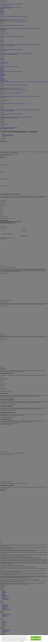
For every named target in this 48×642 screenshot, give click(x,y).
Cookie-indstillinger (36, 637)
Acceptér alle (36, 639)
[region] (24, 638)
